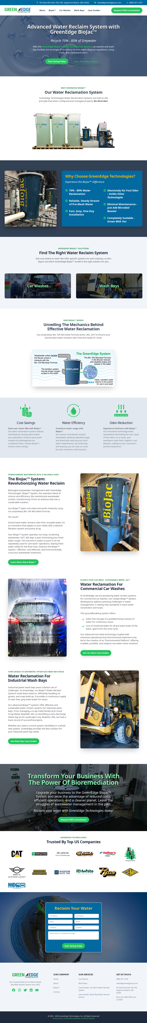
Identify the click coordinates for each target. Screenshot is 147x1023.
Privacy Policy (57, 1018)
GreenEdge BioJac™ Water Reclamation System (67, 46)
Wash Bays (79, 10)
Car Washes (65, 10)
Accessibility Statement (72, 1018)
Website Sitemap (88, 1018)
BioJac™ (52, 10)
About (42, 10)
